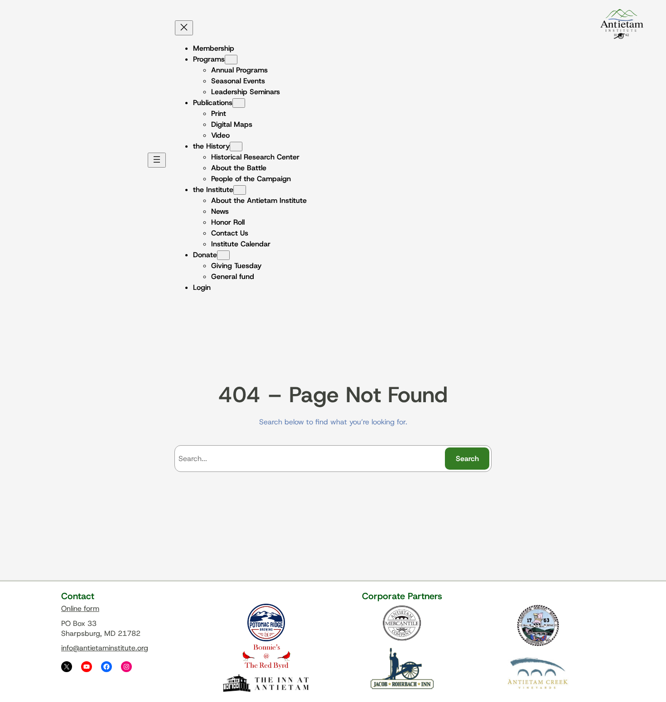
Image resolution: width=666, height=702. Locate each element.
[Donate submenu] (223, 255)
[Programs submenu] (231, 59)
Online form (80, 608)
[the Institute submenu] (239, 190)
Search (467, 458)
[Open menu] (157, 160)
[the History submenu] (236, 146)
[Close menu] (184, 27)
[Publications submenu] (238, 103)
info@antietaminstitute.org (104, 648)
